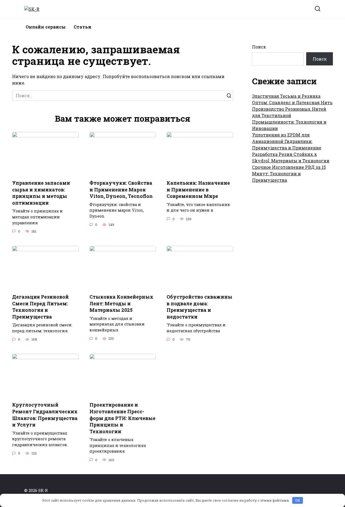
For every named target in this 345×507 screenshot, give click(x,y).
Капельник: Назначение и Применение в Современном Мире (198, 189)
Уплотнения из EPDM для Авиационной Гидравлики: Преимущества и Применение (286, 141)
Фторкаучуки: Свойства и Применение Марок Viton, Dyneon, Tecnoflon (121, 189)
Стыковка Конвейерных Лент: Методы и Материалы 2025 (121, 303)
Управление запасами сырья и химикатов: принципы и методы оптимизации (41, 193)
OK (297, 500)
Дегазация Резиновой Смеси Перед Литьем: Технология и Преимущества (40, 307)
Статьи (82, 27)
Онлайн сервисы (45, 27)
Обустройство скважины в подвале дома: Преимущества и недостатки (199, 307)
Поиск (259, 47)
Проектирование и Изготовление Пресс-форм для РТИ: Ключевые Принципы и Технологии (122, 418)
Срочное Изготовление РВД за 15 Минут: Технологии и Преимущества (289, 173)
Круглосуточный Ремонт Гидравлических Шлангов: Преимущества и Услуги (45, 415)
